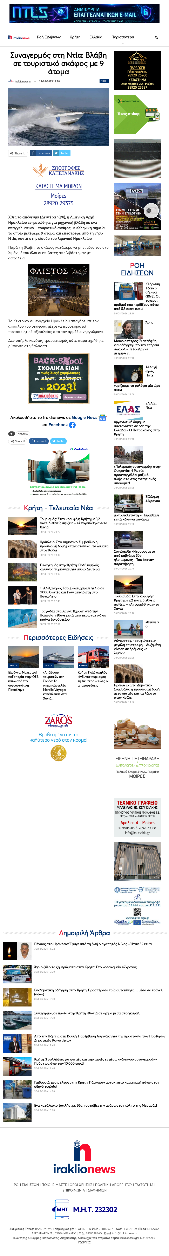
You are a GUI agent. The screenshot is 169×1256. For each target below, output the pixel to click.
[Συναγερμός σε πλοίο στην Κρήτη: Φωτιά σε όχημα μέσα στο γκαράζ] (17, 1020)
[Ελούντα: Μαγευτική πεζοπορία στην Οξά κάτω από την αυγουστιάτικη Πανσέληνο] (23, 657)
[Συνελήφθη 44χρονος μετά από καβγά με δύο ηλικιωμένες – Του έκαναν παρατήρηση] (128, 540)
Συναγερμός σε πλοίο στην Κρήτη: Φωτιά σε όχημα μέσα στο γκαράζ (87, 1013)
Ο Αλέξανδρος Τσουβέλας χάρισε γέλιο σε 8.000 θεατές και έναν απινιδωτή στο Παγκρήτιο (72, 592)
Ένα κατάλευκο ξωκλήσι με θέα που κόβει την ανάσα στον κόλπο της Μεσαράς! (95, 1105)
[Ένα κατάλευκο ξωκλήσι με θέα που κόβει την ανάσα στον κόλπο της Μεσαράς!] (17, 1112)
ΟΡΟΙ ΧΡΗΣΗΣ (81, 1185)
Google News (85, 417)
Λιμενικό (23, 433)
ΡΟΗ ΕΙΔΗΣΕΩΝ (26, 1185)
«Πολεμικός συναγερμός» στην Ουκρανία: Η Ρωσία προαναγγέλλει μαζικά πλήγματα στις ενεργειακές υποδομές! (137, 474)
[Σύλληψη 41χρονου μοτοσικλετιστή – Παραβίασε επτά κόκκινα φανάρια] (128, 503)
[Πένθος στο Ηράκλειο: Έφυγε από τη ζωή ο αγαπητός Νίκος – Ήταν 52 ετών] (17, 951)
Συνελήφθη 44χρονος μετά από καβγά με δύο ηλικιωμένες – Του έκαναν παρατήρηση (134, 557)
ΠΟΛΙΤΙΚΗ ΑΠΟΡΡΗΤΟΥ (113, 1185)
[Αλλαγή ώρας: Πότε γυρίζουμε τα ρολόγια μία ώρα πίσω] (128, 374)
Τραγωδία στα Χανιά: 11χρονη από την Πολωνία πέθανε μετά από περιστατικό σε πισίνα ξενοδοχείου (73, 615)
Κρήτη (75, 37)
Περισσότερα (122, 37)
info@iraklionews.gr (124, 1233)
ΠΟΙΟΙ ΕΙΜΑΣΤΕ (54, 1185)
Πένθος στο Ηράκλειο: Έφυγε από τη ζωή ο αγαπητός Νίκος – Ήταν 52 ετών (93, 944)
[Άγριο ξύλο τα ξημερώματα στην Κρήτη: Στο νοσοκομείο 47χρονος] (17, 974)
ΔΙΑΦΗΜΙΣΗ (97, 1190)
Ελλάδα (95, 37)
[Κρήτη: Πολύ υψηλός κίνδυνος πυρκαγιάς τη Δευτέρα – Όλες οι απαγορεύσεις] (93, 657)
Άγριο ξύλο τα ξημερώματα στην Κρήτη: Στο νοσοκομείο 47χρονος (85, 967)
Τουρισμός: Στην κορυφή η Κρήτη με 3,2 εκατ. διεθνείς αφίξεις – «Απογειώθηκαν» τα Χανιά (73, 523)
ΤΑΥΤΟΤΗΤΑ (144, 1185)
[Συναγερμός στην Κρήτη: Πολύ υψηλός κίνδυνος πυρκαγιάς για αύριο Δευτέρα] (22, 572)
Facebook (59, 424)
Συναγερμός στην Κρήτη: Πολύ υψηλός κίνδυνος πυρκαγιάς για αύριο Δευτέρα (70, 567)
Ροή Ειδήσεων (49, 37)
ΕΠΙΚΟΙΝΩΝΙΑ (73, 1190)
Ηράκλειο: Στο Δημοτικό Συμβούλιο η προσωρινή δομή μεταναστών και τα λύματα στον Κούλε (74, 546)
